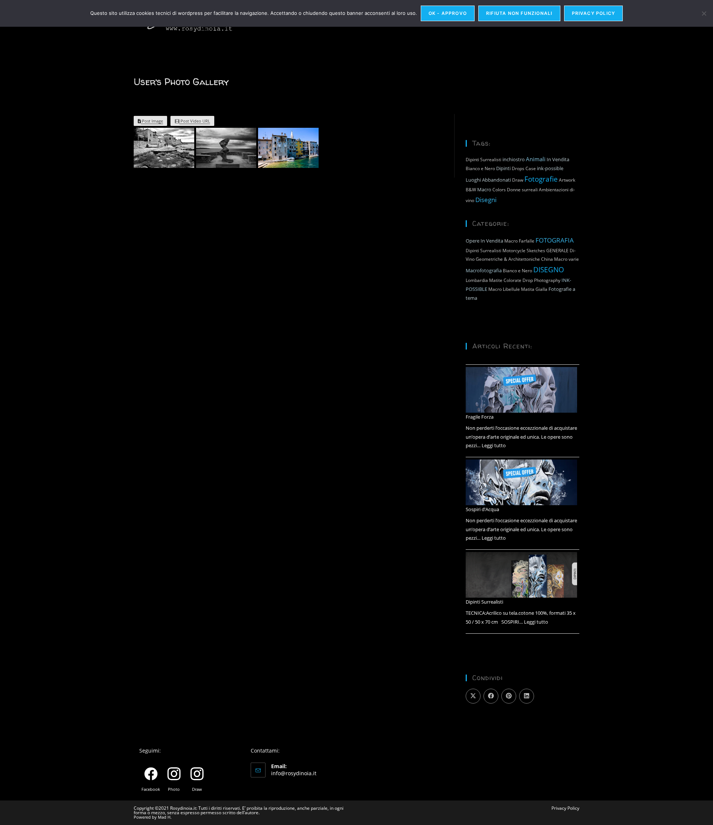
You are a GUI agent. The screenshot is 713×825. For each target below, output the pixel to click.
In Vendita (558, 159)
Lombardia (477, 280)
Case (530, 168)
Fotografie (541, 178)
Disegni (486, 199)
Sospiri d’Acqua (482, 509)
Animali (536, 159)
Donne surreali (522, 189)
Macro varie (566, 259)
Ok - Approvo (448, 13)
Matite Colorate (505, 280)
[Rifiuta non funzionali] (703, 13)
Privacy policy (593, 13)
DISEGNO (548, 269)
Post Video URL (194, 121)
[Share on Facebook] (491, 696)
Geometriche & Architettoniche (508, 259)
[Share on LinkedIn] (526, 696)
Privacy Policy (565, 808)
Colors (499, 189)
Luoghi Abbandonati (488, 179)
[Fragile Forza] (521, 390)
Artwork (567, 180)
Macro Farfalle (519, 241)
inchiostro (513, 159)
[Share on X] (473, 696)
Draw (517, 180)
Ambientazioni (554, 189)
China (547, 259)
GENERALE (557, 250)
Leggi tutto (494, 445)
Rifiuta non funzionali (519, 13)
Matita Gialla (534, 289)
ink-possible (550, 168)
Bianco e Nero (480, 168)
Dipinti (503, 168)
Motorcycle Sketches (523, 250)
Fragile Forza (480, 416)
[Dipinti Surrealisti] (521, 575)
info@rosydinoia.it (293, 773)
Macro (484, 189)
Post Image (152, 121)
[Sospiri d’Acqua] (521, 482)
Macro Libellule (504, 289)
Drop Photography (541, 280)
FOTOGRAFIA (554, 240)
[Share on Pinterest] (508, 696)
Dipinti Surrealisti (483, 159)
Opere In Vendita (484, 240)
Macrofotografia (484, 270)
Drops (518, 168)
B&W (471, 189)
